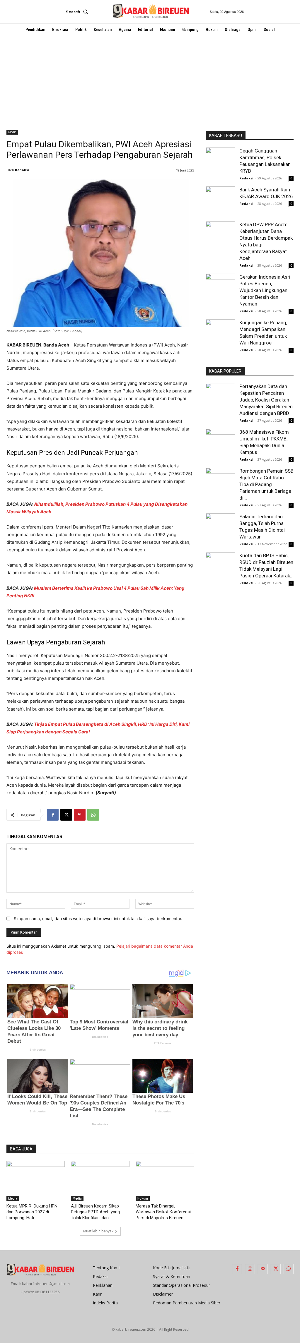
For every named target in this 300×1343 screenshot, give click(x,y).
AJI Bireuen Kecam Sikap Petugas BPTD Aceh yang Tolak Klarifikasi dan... (95, 1211)
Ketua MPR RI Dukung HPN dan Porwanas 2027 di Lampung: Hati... (31, 1211)
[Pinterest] (80, 815)
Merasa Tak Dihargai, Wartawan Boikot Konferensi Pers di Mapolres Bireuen (163, 1211)
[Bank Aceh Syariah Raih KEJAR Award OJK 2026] (220, 201)
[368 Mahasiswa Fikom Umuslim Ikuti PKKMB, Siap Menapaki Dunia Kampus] (220, 440)
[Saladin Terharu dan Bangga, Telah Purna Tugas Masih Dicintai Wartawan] (220, 528)
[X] (66, 815)
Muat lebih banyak (98, 1231)
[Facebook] (53, 815)
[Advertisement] (150, 80)
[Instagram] (250, 1269)
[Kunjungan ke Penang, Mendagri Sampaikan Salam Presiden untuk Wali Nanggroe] (220, 334)
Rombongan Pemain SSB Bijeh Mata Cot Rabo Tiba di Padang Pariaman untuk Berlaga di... (266, 484)
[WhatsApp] (93, 815)
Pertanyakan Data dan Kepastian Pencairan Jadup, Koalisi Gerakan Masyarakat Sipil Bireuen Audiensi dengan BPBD (266, 399)
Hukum (142, 1198)
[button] (78, 12)
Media (12, 132)
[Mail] (263, 1269)
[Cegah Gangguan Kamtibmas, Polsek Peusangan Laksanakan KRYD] (220, 162)
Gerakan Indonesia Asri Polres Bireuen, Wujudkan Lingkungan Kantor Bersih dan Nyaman (264, 290)
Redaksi (22, 170)
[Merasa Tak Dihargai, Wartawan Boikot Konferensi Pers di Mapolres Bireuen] (165, 1181)
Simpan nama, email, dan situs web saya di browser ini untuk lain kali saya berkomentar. (98, 918)
